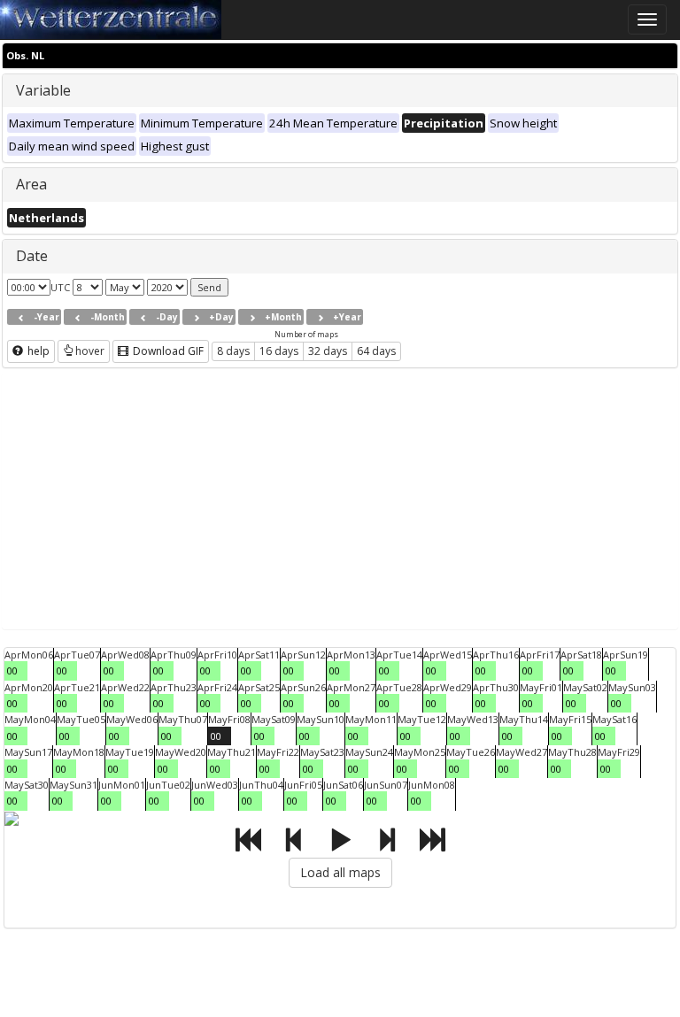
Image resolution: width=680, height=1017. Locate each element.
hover (89, 350)
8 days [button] (233, 350)
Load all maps (340, 872)
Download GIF (167, 350)
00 (12, 670)
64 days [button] (376, 350)
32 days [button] (327, 350)
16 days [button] (278, 350)
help (37, 350)
